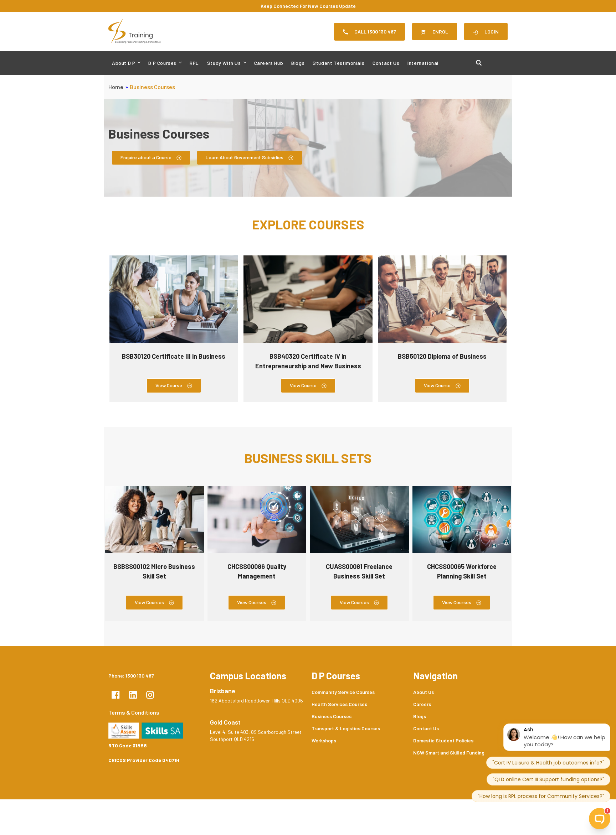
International (422, 63)
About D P (123, 63)
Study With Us (224, 63)
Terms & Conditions (133, 712)
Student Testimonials (338, 63)
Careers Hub (268, 63)
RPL (194, 63)
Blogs (297, 63)
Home (115, 86)
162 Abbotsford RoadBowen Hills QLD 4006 (256, 700)
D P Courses (162, 63)
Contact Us (386, 63)
